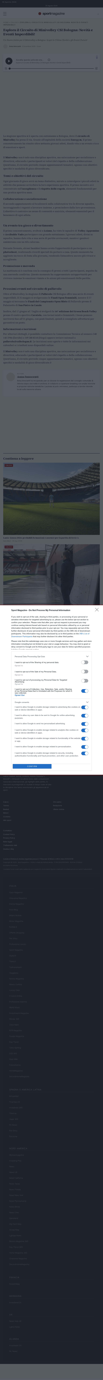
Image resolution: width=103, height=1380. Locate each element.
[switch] (84, 662)
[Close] (97, 610)
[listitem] (51, 656)
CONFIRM (32, 766)
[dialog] (51, 690)
